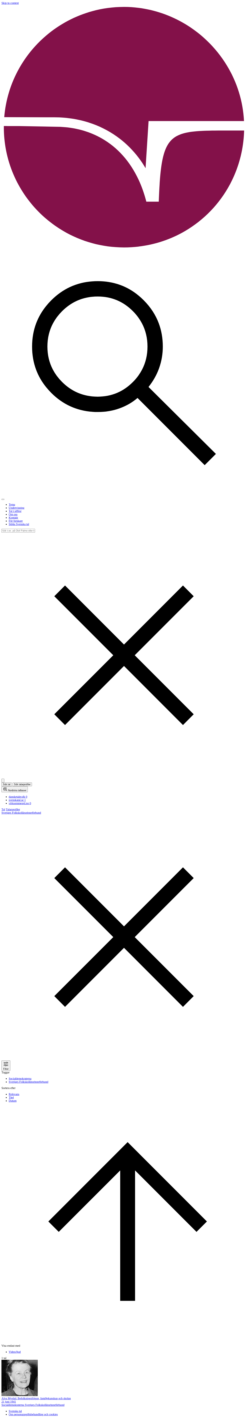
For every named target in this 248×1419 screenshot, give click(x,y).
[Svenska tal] (124, 249)
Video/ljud (15, 1351)
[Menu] (2, 499)
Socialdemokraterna (20, 1078)
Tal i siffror (15, 511)
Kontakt (13, 517)
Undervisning (16, 507)
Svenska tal (15, 1411)
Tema (12, 504)
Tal (3, 809)
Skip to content (10, 3)
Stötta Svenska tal (19, 524)
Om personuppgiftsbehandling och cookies (33, 1414)
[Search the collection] (124, 495)
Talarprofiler (13, 809)
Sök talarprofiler (22, 784)
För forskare (16, 520)
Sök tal (6, 784)
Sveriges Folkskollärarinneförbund (28, 1081)
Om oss (13, 514)
